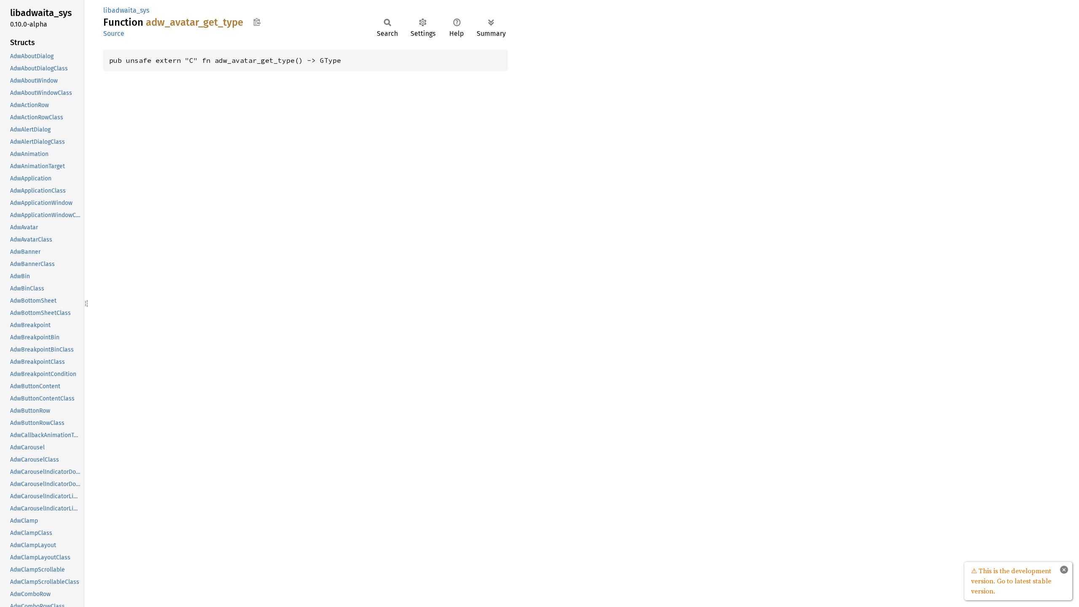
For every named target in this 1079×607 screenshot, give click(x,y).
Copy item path (257, 22)
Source (113, 34)
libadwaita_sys (126, 10)
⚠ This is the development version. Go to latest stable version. (1011, 581)
